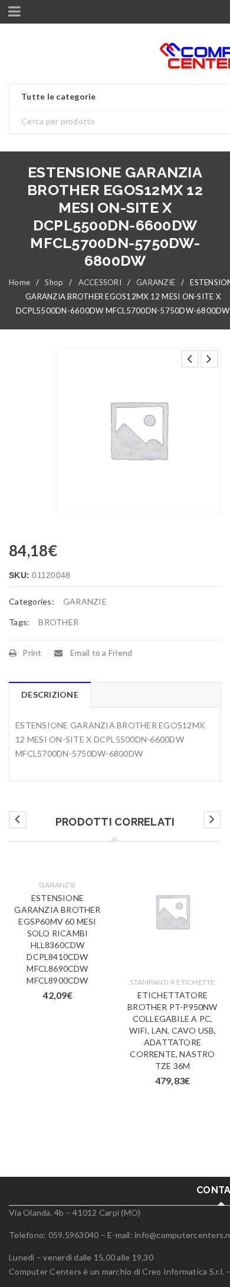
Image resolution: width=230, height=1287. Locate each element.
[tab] (49, 695)
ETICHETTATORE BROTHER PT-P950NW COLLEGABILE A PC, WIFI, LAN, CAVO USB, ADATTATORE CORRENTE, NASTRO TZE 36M (172, 1030)
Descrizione (49, 694)
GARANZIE (155, 282)
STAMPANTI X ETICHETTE (172, 982)
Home (19, 282)
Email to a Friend (100, 653)
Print (31, 653)
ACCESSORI (99, 282)
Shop (54, 282)
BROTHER (58, 622)
